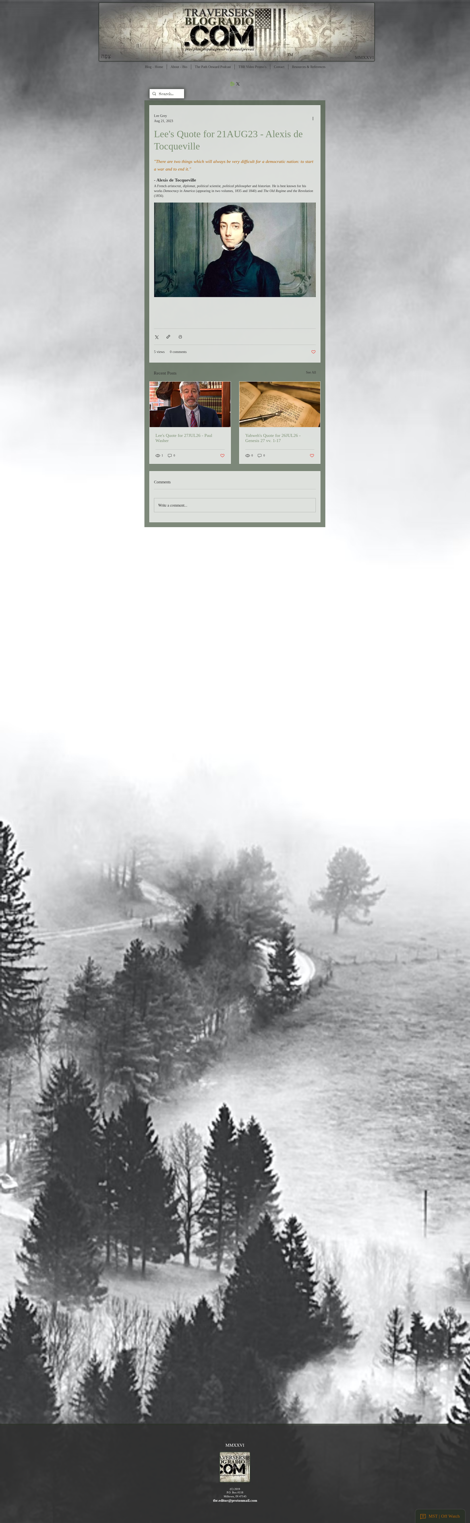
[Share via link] (168, 336)
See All (311, 372)
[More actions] (313, 118)
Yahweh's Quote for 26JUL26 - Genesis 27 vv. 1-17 (273, 438)
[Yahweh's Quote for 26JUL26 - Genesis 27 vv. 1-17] (279, 404)
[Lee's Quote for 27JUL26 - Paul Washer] (190, 404)
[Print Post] (180, 336)
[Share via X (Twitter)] (156, 336)
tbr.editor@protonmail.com (235, 1500)
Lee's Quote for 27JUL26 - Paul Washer (183, 438)
